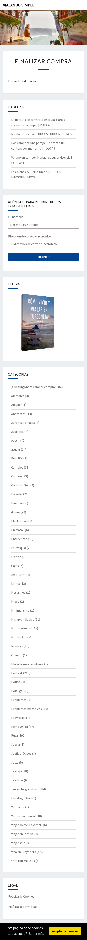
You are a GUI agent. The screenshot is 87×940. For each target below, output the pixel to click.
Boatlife (17, 458)
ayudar (15, 449)
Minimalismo (20, 610)
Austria (16, 440)
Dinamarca (18, 503)
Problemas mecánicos (26, 709)
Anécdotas (18, 414)
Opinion (16, 655)
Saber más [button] (36, 933)
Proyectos (18, 718)
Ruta (14, 735)
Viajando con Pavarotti (26, 825)
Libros (15, 583)
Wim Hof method (23, 861)
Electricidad (19, 521)
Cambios (17, 467)
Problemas (19, 700)
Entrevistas (19, 539)
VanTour (17, 807)
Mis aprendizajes (22, 619)
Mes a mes (18, 592)
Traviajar (17, 780)
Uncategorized (21, 798)
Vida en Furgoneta (23, 852)
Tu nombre (15, 217)
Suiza (14, 762)
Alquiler (16, 405)
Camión (16, 476)
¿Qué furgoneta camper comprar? (34, 387)
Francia (16, 557)
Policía (16, 682)
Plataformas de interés (27, 664)
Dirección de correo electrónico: (30, 236)
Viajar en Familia (22, 834)
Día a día (16, 494)
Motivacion (19, 637)
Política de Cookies (21, 896)
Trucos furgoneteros (25, 789)
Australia (17, 432)
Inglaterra (18, 575)
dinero (15, 512)
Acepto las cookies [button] (65, 931)
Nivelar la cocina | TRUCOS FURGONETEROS (41, 134)
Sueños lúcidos (21, 753)
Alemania (17, 396)
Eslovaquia (18, 548)
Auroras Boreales (23, 423)
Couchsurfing (20, 485)
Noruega (17, 646)
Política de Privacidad (22, 907)
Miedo (15, 601)
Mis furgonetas (21, 628)
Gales (15, 566)
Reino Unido (19, 727)
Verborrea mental (23, 816)
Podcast (16, 673)
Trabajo (16, 771)
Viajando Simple (18, 4)
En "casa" (17, 530)
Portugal (17, 691)
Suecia (15, 744)
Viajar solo (18, 843)
